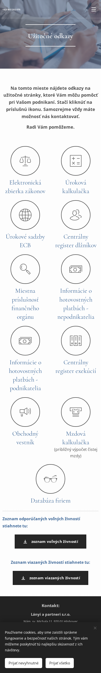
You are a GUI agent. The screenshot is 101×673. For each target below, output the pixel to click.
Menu (94, 9)
